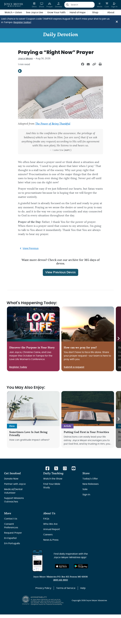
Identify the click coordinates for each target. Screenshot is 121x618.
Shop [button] (95, 12)
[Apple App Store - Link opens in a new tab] (62, 566)
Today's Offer (90, 479)
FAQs (46, 519)
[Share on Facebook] (82, 64)
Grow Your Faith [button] (56, 12)
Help (83, 588)
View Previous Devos (60, 272)
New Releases (90, 484)
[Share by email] (88, 64)
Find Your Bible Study (51, 486)
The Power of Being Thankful (52, 123)
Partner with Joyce (15, 484)
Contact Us (10, 519)
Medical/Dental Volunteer (13, 491)
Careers (48, 534)
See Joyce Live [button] (34, 12)
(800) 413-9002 (60, 580)
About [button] (110, 12)
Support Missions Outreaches (14, 500)
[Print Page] (100, 64)
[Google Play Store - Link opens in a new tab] (81, 566)
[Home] (14, 4)
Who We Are (50, 524)
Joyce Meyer (25, 58)
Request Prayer (13, 533)
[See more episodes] (118, 338)
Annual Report (51, 529)
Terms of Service (65, 588)
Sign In (86, 494)
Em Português (12, 543)
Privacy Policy (43, 588)
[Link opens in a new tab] (47, 469)
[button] (99, 4)
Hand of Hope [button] (78, 12)
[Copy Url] (94, 64)
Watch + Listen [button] (13, 12)
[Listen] (20, 71)
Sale (85, 489)
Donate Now (11, 479)
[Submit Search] (67, 5)
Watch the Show (52, 479)
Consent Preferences (11, 526)
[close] (116, 22)
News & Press (50, 540)
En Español (10, 538)
